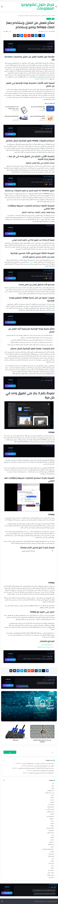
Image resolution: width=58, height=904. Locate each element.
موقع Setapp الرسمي (46, 644)
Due (40, 219)
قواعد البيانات (51, 856)
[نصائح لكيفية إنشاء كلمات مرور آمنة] (50, 108)
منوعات (52, 868)
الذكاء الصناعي (50, 806)
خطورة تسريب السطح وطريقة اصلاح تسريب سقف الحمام (41, 765)
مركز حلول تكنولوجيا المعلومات (41, 79)
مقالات (52, 861)
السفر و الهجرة (50, 811)
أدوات (52, 788)
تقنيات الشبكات (50, 832)
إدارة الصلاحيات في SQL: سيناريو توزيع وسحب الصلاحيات (41, 772)
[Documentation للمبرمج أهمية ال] (24, 117)
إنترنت (52, 795)
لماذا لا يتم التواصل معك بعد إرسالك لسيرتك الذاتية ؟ (12, 108)
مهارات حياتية (51, 872)
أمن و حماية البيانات (49, 792)
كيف (53, 858)
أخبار (53, 785)
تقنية (53, 835)
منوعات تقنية (51, 870)
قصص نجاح (51, 853)
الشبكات (52, 814)
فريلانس (52, 851)
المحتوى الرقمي (50, 816)
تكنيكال (52, 837)
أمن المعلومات (50, 790)
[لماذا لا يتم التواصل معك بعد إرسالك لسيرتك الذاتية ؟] (24, 110)
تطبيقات (52, 825)
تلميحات (48, 18)
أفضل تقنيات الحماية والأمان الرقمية (40, 706)
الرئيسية (52, 15)
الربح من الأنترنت (50, 809)
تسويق (52, 823)
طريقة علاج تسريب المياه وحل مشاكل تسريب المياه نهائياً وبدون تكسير (38, 763)
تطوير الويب (51, 830)
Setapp (45, 97)
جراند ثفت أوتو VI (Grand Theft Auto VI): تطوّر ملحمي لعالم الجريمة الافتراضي (36, 768)
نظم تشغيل (51, 877)
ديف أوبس (51, 842)
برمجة (52, 821)
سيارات (52, 846)
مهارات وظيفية (50, 875)
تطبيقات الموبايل (50, 828)
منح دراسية (51, 863)
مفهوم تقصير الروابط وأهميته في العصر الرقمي (43, 770)
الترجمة (52, 799)
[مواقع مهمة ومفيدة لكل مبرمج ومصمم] (50, 118)
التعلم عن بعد (51, 804)
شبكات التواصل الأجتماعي (48, 849)
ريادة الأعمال (51, 844)
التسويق (52, 802)
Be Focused (31, 262)
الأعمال (52, 797)
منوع (53, 865)
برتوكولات (51, 818)
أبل (48, 15)
